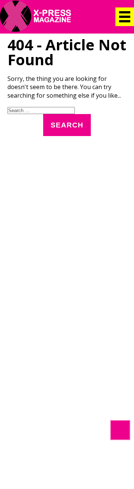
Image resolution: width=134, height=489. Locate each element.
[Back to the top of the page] (120, 430)
